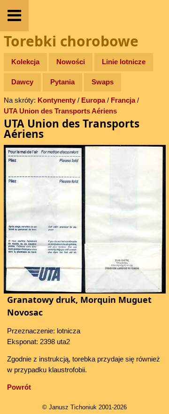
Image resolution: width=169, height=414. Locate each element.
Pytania (62, 82)
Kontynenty (57, 100)
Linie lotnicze (124, 62)
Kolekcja (25, 62)
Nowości (70, 62)
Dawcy (22, 82)
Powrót (19, 387)
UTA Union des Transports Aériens (60, 111)
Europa (93, 100)
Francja (123, 100)
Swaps (103, 82)
